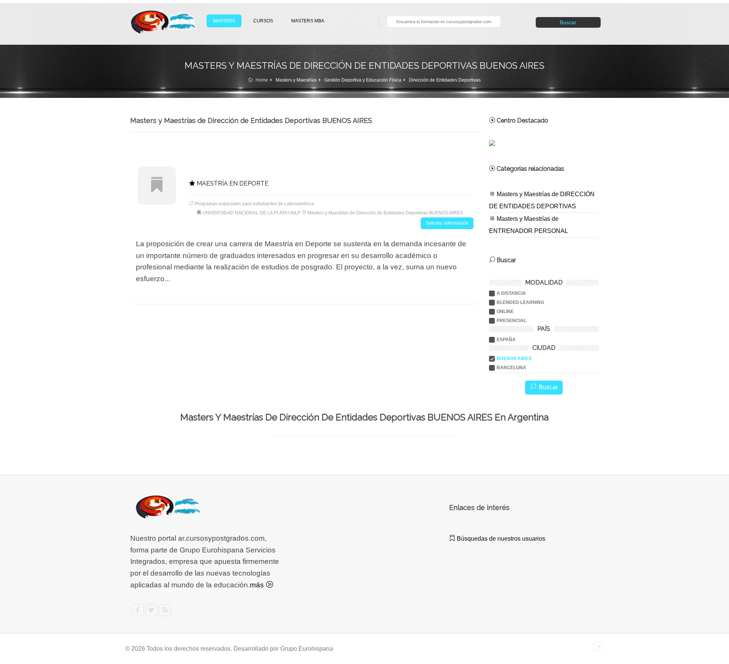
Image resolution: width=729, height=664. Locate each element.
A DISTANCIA (511, 293)
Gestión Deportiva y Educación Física (362, 80)
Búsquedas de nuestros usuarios (500, 538)
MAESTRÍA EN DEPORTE (231, 183)
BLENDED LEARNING (520, 302)
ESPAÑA (506, 339)
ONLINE (505, 311)
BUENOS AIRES (514, 358)
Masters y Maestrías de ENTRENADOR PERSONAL (528, 225)
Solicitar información (447, 223)
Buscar (568, 22)
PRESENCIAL (511, 320)
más (258, 585)
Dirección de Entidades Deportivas (445, 80)
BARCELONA (511, 367)
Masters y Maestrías (296, 80)
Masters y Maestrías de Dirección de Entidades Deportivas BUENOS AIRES (385, 213)
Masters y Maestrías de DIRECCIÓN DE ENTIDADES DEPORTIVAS (542, 200)
